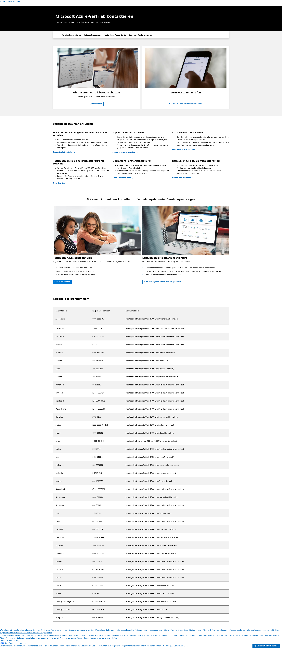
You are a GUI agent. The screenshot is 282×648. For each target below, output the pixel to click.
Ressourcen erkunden (181, 177)
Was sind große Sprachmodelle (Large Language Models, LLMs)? (32, 638)
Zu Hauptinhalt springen (10, 1)
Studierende (109, 635)
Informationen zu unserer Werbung (156, 646)
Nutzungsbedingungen (117, 646)
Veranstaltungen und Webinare (128, 635)
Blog (83, 635)
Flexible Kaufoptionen (180, 630)
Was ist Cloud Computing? (197, 635)
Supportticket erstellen (63, 152)
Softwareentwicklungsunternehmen (15, 635)
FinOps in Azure (195, 630)
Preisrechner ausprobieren (184, 149)
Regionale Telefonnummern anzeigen (185, 104)
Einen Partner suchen (121, 177)
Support (3, 632)
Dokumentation (74, 635)
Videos (182, 635)
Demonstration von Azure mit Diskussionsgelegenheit (29, 632)
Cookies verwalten (99, 646)
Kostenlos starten (62, 282)
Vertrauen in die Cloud (86, 630)
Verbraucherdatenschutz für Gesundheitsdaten (20, 646)
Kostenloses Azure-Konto (115, 35)
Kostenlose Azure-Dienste (159, 630)
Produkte (130, 630)
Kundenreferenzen (118, 630)
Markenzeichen (133, 646)
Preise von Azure (141, 630)
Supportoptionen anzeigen (124, 152)
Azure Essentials (103, 630)
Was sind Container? (68, 638)
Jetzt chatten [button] (96, 104)
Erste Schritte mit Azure (22, 630)
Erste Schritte (59, 183)
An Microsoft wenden (49, 646)
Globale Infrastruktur (41, 630)
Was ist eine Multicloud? (218, 635)
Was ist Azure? (6, 630)
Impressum (76, 646)
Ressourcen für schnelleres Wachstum (246, 630)
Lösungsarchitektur (271, 630)
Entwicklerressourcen (95, 635)
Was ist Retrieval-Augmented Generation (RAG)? (97, 638)
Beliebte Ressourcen (92, 35)
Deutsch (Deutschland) (9, 640)
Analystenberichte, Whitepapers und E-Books (160, 635)
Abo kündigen (64, 646)
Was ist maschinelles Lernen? (241, 635)
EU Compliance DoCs (179, 646)
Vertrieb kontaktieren (71, 35)
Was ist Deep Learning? (263, 635)
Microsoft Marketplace (40, 635)
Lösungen (225, 630)
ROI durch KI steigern (212, 630)
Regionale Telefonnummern (141, 35)
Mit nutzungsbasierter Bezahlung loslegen (162, 282)
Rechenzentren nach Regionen (63, 630)
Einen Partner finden (59, 635)
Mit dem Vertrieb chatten (268, 646)
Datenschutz (86, 646)
